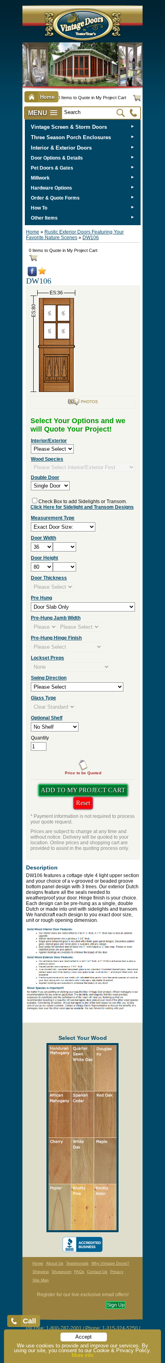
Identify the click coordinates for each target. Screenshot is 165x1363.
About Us (54, 1263)
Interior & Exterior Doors (61, 148)
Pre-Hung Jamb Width (55, 618)
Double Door (45, 477)
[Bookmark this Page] (42, 273)
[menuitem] (83, 127)
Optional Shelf (46, 718)
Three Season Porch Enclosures (71, 137)
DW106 (90, 237)
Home (32, 232)
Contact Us (97, 1271)
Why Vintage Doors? (110, 1263)
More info (82, 1355)
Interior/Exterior (49, 441)
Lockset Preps (47, 658)
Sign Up (116, 1305)
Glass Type (43, 698)
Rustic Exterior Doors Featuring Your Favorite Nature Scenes (75, 234)
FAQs (79, 1271)
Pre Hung (41, 598)
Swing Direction (48, 678)
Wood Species (47, 459)
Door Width (43, 538)
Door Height (44, 558)
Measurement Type (52, 518)
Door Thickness (49, 578)
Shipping (40, 1271)
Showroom (61, 1271)
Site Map (40, 1280)
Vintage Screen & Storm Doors (69, 127)
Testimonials (77, 1263)
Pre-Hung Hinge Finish (56, 638)
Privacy (116, 1271)
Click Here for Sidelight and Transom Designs (82, 507)
